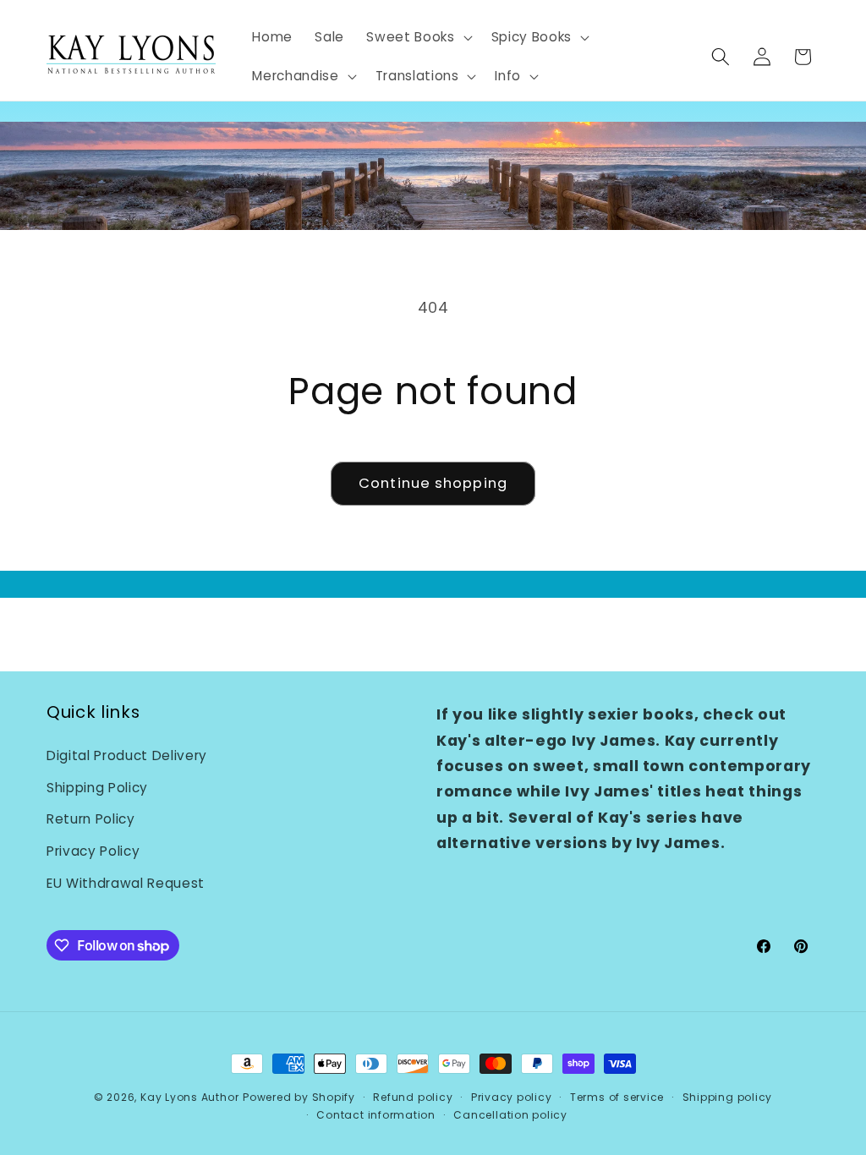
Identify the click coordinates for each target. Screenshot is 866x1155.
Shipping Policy (97, 787)
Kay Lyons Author (189, 1097)
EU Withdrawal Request (126, 883)
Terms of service (617, 1097)
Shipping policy (727, 1097)
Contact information (376, 1115)
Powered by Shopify (299, 1097)
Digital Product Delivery (127, 755)
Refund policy (412, 1097)
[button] (417, 37)
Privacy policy (511, 1097)
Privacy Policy (93, 851)
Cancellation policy (510, 1115)
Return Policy (91, 819)
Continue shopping (433, 483)
